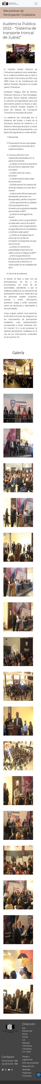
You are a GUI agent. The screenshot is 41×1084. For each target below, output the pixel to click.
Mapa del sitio (28, 1066)
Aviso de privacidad (30, 1063)
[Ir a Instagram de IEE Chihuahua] (12, 1069)
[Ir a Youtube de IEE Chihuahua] (9, 1069)
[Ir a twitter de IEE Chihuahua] (6, 1069)
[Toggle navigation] (36, 3)
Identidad (26, 1069)
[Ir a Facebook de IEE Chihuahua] (3, 1069)
